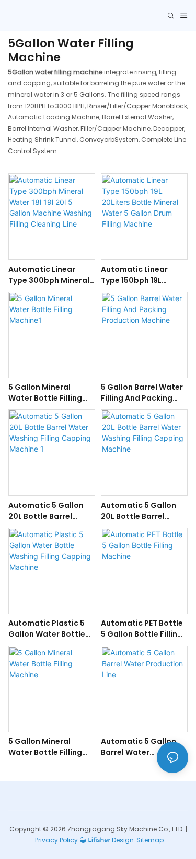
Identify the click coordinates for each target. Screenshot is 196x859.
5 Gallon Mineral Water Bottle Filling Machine (45, 747)
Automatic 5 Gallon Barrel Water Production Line (138, 747)
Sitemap (150, 840)
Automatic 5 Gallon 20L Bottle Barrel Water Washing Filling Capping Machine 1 (49, 511)
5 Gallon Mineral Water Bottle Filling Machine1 (45, 393)
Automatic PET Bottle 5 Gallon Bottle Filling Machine (142, 629)
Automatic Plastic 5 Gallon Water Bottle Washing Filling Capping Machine (46, 629)
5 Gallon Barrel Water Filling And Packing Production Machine (142, 393)
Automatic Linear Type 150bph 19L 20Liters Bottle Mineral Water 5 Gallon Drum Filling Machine (137, 275)
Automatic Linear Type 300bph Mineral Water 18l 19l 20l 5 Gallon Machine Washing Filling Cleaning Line (48, 275)
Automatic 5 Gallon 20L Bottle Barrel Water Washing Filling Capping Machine (142, 511)
